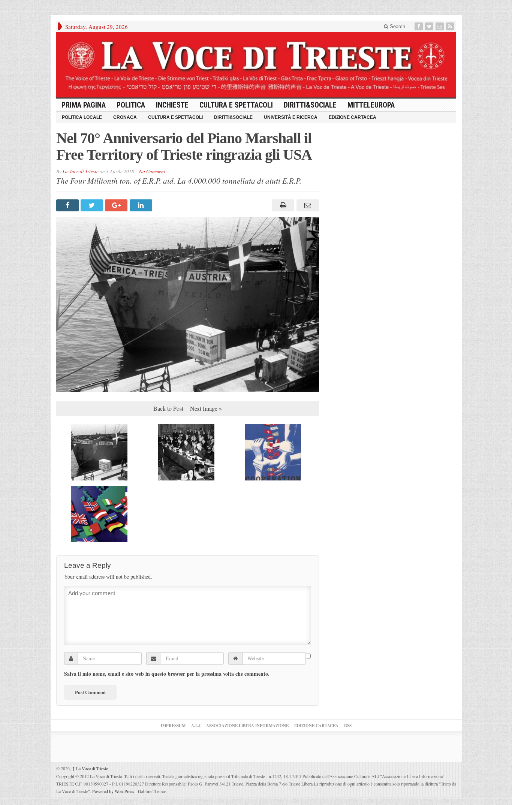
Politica (131, 104)
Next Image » (206, 408)
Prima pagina (83, 104)
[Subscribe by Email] (440, 26)
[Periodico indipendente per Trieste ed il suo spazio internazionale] (256, 64)
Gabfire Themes (152, 791)
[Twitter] (430, 26)
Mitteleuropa (371, 104)
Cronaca (125, 117)
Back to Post (168, 408)
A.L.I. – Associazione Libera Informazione (240, 726)
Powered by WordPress (113, 791)
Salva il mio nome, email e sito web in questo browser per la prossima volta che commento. (166, 673)
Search (396, 26)
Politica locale (82, 117)
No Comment (152, 171)
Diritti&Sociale (310, 104)
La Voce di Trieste (81, 171)
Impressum (173, 726)
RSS (348, 726)
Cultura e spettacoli (236, 104)
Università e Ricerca (290, 117)
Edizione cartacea (352, 117)
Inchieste (172, 104)
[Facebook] (419, 26)
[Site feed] (451, 26)
